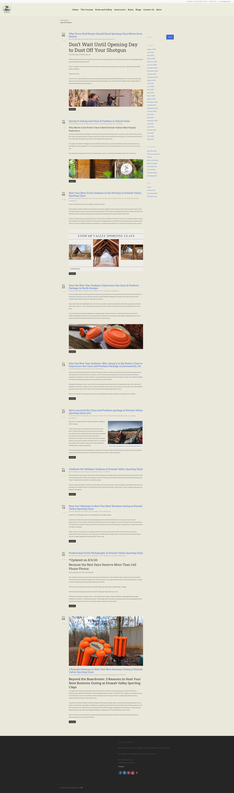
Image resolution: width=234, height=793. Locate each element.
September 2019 (152, 120)
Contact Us (148, 9)
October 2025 (151, 74)
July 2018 (150, 133)
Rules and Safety (103, 9)
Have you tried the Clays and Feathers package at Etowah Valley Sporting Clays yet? (106, 412)
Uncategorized (72, 200)
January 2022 (151, 111)
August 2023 (151, 99)
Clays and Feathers (94, 39)
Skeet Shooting (103, 39)
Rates (130, 9)
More (159, 9)
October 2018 (151, 130)
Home (75, 9)
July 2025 (150, 83)
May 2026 (150, 55)
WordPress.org (152, 196)
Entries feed (151, 190)
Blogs (138, 9)
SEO (82, 787)
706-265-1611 (213, 1)
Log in (149, 187)
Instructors (120, 9)
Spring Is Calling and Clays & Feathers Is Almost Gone (99, 121)
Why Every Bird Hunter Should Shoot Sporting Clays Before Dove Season (105, 35)
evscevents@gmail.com (224, 1)
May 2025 (150, 89)
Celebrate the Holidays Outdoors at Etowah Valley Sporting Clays (106, 469)
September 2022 (152, 108)
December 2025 (152, 68)
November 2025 (152, 71)
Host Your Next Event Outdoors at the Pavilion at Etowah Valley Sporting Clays (105, 194)
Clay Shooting (84, 39)
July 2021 (150, 114)
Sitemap (121, 766)
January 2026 (151, 65)
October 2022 (151, 105)
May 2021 (150, 117)
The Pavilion (127, 198)
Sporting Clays (111, 39)
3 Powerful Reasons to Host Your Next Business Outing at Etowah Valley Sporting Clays (106, 671)
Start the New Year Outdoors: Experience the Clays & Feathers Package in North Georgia (104, 287)
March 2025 (151, 96)
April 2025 (150, 93)
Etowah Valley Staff (75, 39)
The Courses (87, 9)
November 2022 (152, 102)
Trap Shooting (118, 123)
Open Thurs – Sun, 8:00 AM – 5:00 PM (197, 1)
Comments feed (152, 193)
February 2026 (152, 62)
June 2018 (150, 136)
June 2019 (150, 127)
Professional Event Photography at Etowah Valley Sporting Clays (106, 552)
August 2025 (151, 80)
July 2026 (150, 52)
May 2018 (150, 139)
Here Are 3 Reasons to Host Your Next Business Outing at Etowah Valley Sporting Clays (105, 507)
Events (101, 290)
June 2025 (150, 86)
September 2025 (152, 77)
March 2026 (151, 58)
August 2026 (151, 49)
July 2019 (150, 124)
